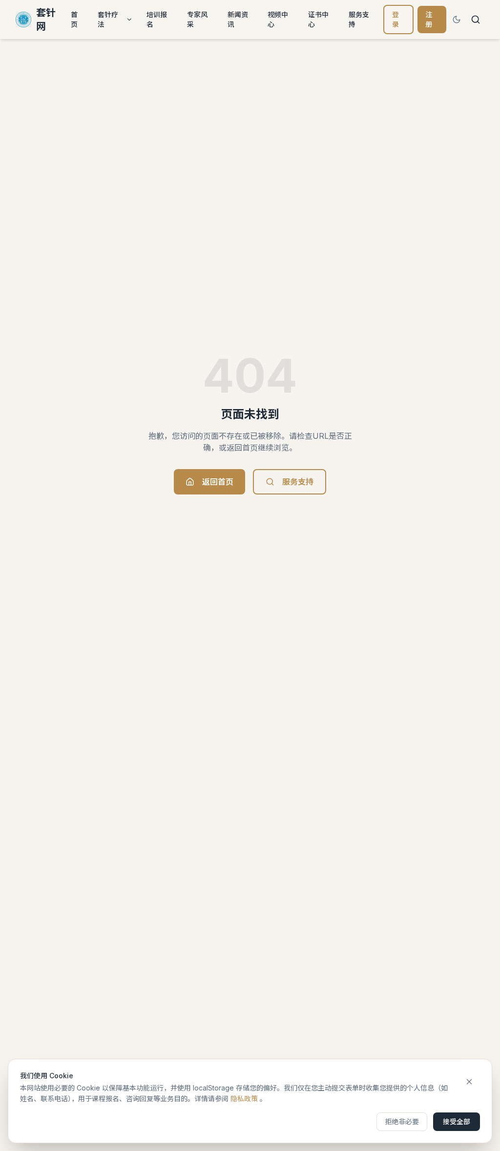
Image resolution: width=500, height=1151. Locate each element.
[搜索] (475, 19)
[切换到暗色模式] (456, 19)
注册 (428, 19)
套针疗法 (108, 19)
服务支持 (359, 19)
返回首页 (217, 482)
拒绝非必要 (402, 1121)
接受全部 (456, 1121)
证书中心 (318, 19)
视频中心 (278, 19)
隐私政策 (244, 1098)
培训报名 (156, 19)
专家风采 (197, 19)
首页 (74, 19)
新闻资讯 (238, 19)
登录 (395, 19)
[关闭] (469, 1081)
